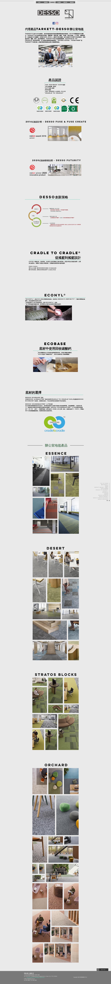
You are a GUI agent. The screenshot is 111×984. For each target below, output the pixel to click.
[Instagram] (57, 23)
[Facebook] (54, 23)
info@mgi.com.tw (31, 978)
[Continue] (98, 969)
